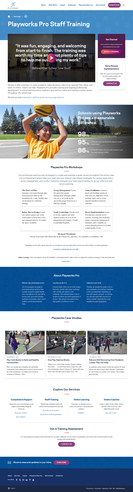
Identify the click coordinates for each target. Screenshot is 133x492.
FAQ (23, 304)
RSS (111, 488)
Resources (72, 5)
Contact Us (59, 475)
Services (17, 16)
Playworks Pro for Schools (51, 410)
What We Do (53, 5)
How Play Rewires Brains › (59, 360)
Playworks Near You (86, 5)
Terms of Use (98, 488)
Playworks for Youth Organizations (51, 414)
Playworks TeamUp (21, 413)
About (43, 5)
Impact (62, 5)
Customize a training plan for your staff (65, 249)
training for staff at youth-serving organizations (43, 97)
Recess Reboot (20, 417)
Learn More (66, 261)
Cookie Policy (105, 488)
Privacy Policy (89, 488)
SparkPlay (81, 413)
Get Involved (100, 5)
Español (13, 488)
